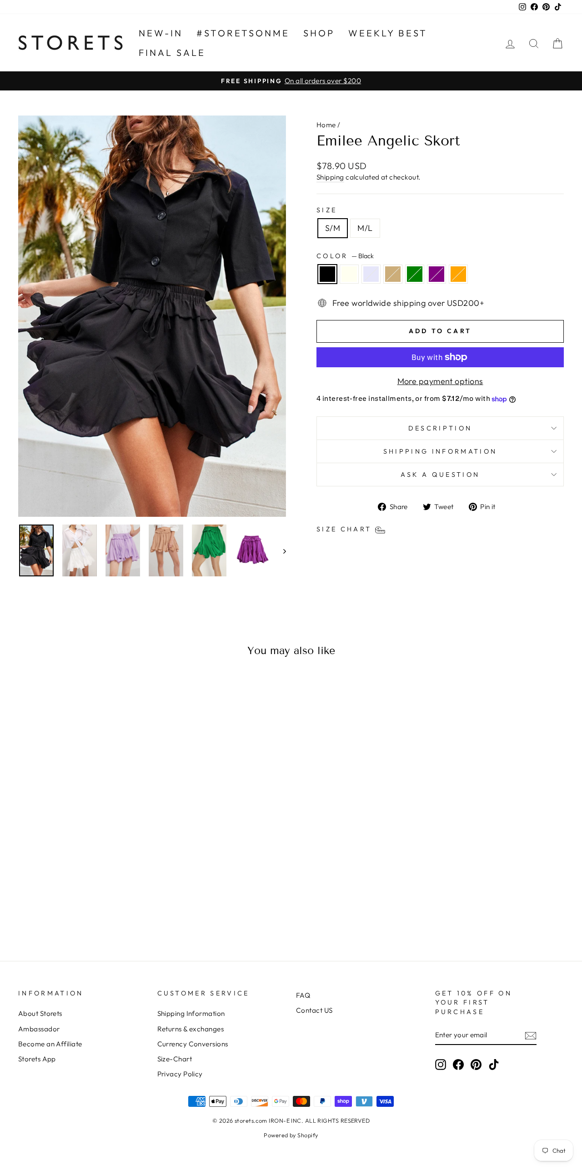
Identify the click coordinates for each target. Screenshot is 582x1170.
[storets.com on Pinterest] (476, 1064)
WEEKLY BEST (387, 33)
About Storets (40, 1013)
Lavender (371, 274)
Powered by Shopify (291, 1135)
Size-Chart (174, 1059)
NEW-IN (161, 33)
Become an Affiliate (50, 1044)
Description (440, 428)
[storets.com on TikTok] (493, 1064)
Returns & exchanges (190, 1029)
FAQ (303, 995)
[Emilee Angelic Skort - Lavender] (70, 907)
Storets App (37, 1059)
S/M (332, 228)
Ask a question (440, 474)
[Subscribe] (531, 1035)
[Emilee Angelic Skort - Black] (45, 907)
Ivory (349, 274)
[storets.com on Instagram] (440, 1064)
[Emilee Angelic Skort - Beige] (82, 907)
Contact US (314, 1010)
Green (415, 274)
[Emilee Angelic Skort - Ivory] (58, 907)
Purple (436, 274)
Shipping (330, 177)
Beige (393, 274)
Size (326, 210)
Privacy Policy (180, 1074)
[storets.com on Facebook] (458, 1064)
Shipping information (440, 451)
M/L (364, 228)
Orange (458, 274)
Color (345, 256)
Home (326, 124)
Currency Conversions (192, 1044)
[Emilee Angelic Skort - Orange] (119, 907)
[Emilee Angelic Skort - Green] (94, 907)
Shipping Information (191, 1013)
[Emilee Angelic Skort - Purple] (107, 907)
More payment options (440, 381)
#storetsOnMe (243, 33)
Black (327, 274)
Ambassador (39, 1029)
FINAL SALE (172, 52)
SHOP (319, 33)
